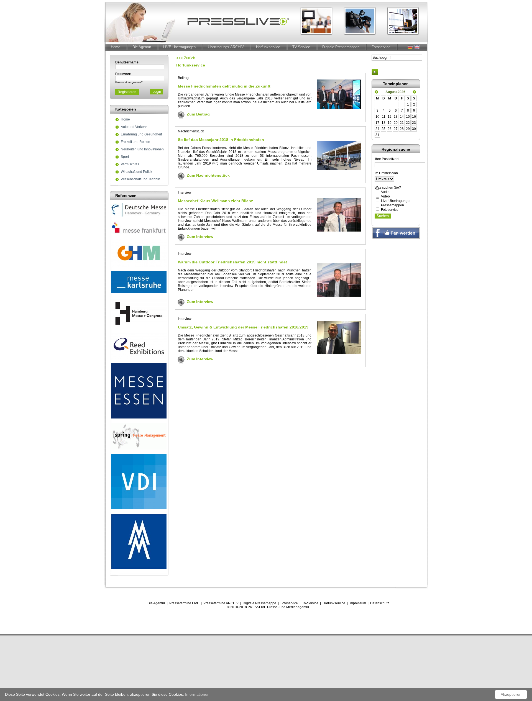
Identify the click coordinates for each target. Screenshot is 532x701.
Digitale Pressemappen (340, 47)
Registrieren (127, 92)
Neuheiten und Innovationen (142, 149)
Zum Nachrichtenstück (208, 175)
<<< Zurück (185, 58)
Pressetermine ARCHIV (221, 603)
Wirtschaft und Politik (136, 172)
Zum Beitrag (198, 114)
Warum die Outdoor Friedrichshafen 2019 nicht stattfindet (232, 262)
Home (115, 47)
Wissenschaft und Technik (140, 179)
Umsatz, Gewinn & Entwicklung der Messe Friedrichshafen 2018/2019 (243, 327)
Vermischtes (130, 164)
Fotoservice (381, 47)
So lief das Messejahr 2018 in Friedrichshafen (221, 139)
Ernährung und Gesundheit (141, 134)
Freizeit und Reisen (135, 142)
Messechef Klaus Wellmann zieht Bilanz (215, 201)
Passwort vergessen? (129, 82)
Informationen (197, 694)
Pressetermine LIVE (184, 603)
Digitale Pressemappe (259, 603)
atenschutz (381, 603)
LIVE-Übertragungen (179, 47)
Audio (385, 192)
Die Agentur (141, 47)
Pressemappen (392, 205)
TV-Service (301, 47)
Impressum (357, 603)
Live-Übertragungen (396, 201)
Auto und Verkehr (134, 127)
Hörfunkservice (268, 47)
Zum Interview (200, 236)
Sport (125, 157)
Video (385, 196)
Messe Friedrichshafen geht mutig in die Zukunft (224, 86)
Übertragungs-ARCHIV (226, 47)
